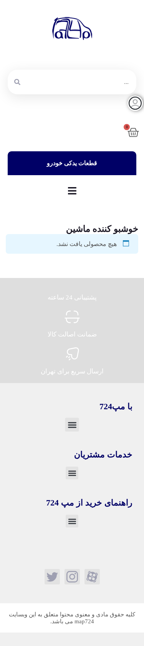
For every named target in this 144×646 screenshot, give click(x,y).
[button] (72, 425)
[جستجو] (17, 82)
